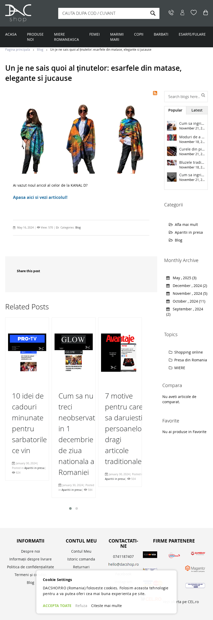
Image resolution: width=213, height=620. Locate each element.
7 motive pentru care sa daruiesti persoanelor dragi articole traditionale (124, 428)
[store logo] (29, 13)
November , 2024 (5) (188, 293)
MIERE (179, 367)
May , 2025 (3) (183, 277)
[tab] (175, 110)
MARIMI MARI (117, 37)
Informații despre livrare (30, 559)
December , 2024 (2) (188, 285)
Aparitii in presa (34, 468)
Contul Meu (81, 551)
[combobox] (108, 13)
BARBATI (161, 34)
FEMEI (94, 34)
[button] (70, 508)
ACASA (11, 34)
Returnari (81, 566)
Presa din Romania (190, 359)
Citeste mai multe (106, 605)
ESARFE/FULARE (192, 34)
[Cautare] (203, 95)
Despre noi (30, 551)
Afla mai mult (186, 224)
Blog (40, 49)
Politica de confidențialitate (30, 566)
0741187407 (123, 556)
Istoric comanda (81, 559)
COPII (138, 34)
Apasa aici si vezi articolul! (40, 197)
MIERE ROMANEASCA (66, 37)
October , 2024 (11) (187, 301)
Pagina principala (18, 49)
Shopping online (188, 352)
